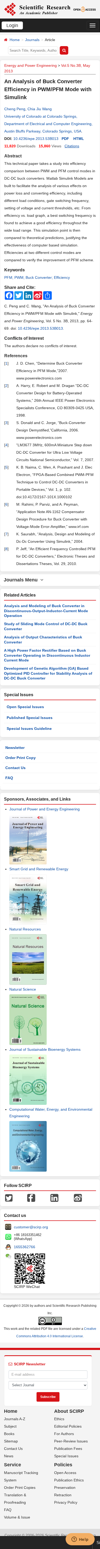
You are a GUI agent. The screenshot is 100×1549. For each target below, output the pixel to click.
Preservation (64, 1487)
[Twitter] (9, 1197)
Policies (63, 1464)
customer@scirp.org (31, 1227)
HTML (78, 138)
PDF (65, 138)
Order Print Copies (19, 1487)
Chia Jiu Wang (39, 109)
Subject (10, 1426)
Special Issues (66, 1456)
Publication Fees (68, 1448)
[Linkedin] (54, 1197)
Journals (32, 40)
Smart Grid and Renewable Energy (38, 869)
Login (12, 25)
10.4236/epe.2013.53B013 (35, 138)
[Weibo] (78, 1197)
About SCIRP (69, 1411)
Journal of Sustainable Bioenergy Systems (45, 1049)
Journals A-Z (14, 1419)
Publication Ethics (69, 1480)
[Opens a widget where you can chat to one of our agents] (80, 1539)
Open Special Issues (25, 707)
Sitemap (11, 1441)
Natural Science (22, 989)
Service (12, 1464)
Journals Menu (22, 579)
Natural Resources (25, 929)
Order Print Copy (20, 758)
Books (9, 1434)
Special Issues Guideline (29, 728)
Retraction (62, 1495)
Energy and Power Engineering (30, 65)
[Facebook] (31, 1197)
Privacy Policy (65, 1502)
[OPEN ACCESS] (84, 9)
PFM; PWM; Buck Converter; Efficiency (37, 277)
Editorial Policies (68, 1426)
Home (15, 40)
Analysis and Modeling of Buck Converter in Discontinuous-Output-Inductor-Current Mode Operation (46, 611)
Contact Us (15, 768)
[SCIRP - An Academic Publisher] (37, 9)
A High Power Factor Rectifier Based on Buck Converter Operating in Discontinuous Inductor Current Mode (47, 655)
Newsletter (15, 747)
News (8, 1456)
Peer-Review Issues (71, 1441)
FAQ (9, 778)
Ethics (59, 1419)
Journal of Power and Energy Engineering (44, 809)
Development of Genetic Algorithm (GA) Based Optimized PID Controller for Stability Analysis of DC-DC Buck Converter (48, 673)
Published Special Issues (30, 718)
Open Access (65, 1473)
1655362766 (24, 1247)
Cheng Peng (14, 109)
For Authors (64, 1434)
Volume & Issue (17, 1517)
